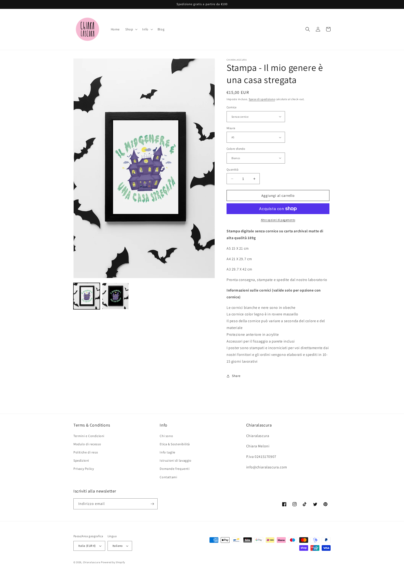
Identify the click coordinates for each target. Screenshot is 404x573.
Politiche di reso (85, 452)
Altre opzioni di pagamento (278, 220)
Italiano (117, 546)
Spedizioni (81, 460)
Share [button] (236, 376)
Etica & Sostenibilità (175, 444)
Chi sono (166, 436)
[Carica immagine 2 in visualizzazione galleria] (115, 296)
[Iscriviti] (152, 503)
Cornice (232, 107)
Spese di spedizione (262, 99)
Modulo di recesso (87, 444)
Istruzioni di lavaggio (175, 460)
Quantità (232, 170)
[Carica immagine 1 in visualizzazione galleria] (86, 296)
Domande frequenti (174, 469)
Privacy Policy (83, 469)
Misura (231, 128)
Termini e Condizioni (88, 436)
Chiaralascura (92, 562)
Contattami (168, 477)
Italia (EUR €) (87, 546)
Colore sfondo (236, 149)
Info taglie (167, 452)
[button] (131, 29)
